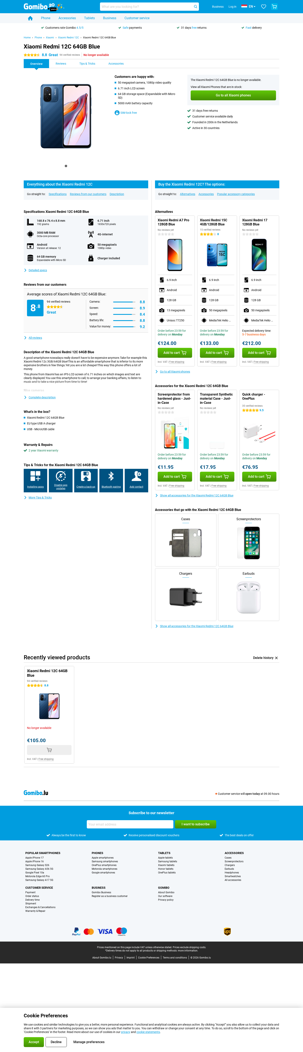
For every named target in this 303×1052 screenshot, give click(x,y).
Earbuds (229, 868)
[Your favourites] (264, 7)
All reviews (35, 337)
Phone (45, 18)
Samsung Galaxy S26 (37, 865)
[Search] (195, 6)
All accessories (233, 880)
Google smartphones (103, 872)
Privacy (119, 957)
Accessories (67, 18)
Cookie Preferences (148, 957)
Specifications (58, 194)
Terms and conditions (175, 957)
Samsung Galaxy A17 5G (39, 880)
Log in (232, 6)
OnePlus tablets (167, 872)
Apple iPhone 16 (34, 861)
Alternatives (187, 194)
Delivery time (32, 899)
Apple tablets (165, 857)
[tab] (66, 166)
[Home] (30, 18)
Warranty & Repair (35, 911)
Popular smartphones (42, 853)
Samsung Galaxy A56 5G (39, 868)
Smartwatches (233, 876)
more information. (188, 950)
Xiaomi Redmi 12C (68, 37)
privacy (125, 1032)
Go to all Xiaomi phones (175, 371)
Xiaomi (50, 37)
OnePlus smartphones (104, 865)
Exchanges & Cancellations (40, 907)
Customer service (136, 18)
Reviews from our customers (88, 194)
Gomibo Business (101, 892)
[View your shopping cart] (274, 7)
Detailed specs (38, 270)
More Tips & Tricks (40, 497)
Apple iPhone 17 (34, 857)
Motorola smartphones (104, 868)
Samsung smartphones (105, 861)
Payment (30, 892)
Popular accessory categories (236, 194)
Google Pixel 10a (34, 872)
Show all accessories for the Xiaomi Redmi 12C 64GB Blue (196, 495)
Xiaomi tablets (166, 865)
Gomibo (163, 887)
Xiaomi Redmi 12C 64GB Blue (99, 37)
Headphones (232, 872)
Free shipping (176, 361)
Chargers (230, 865)
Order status (32, 896)
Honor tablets (165, 868)
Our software (165, 896)
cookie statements (148, 1032)
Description (117, 194)
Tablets (89, 18)
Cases (228, 857)
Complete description (42, 397)
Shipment (30, 903)
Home (27, 37)
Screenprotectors (234, 861)
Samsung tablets (167, 861)
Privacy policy (166, 899)
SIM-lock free (128, 112)
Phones (97, 853)
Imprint (131, 957)
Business (109, 18)
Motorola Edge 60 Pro (37, 876)
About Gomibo (166, 892)
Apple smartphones (103, 857)
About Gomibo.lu (101, 957)
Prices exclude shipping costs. (189, 947)
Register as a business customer (110, 896)
